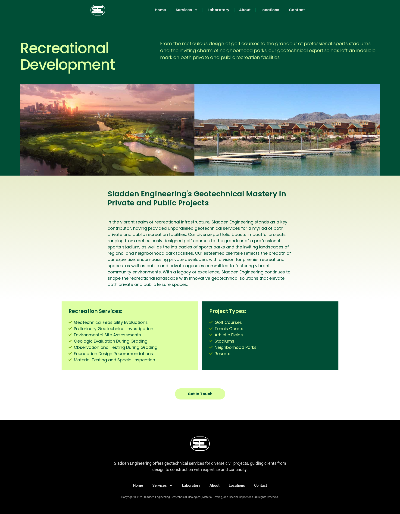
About (245, 9)
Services (184, 9)
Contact (297, 9)
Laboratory (218, 9)
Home (160, 9)
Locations (269, 9)
